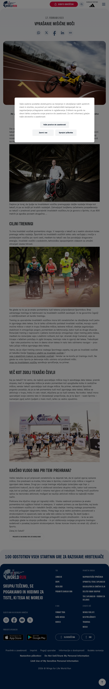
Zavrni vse (43, 133)
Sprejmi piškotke (66, 133)
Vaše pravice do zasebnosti (54, 125)
